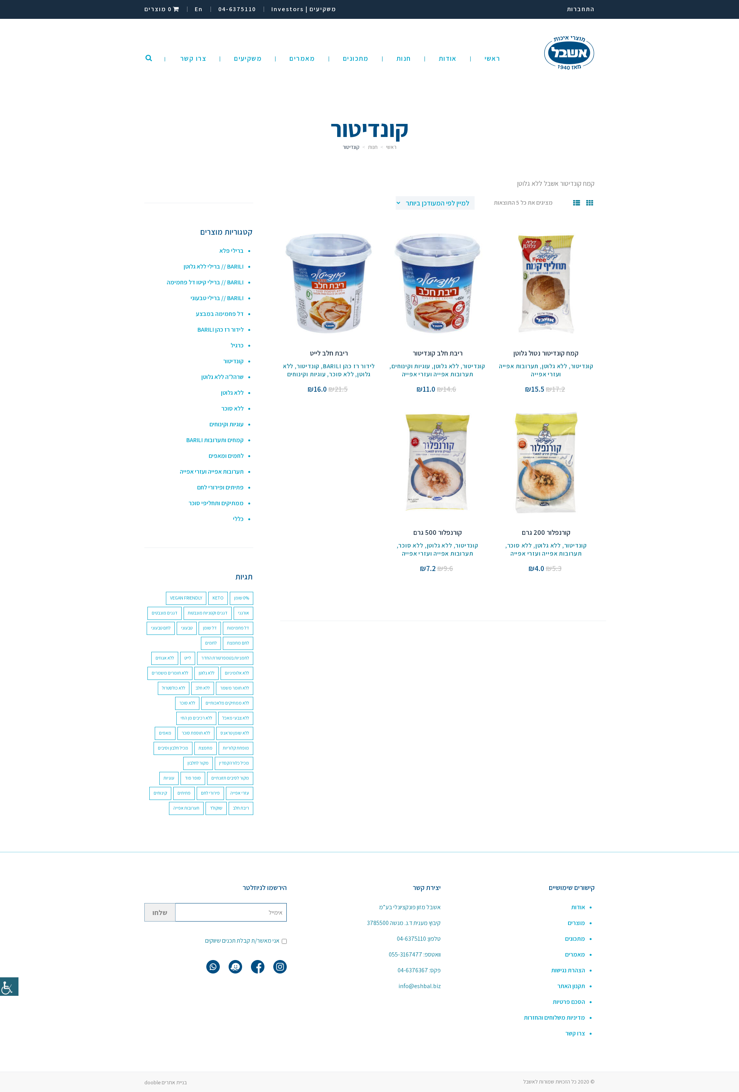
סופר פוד (193, 778)
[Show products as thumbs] (590, 203)
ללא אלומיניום (237, 673)
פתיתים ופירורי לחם (220, 487)
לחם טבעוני (161, 628)
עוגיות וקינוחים (410, 366)
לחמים (211, 643)
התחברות (581, 9)
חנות (373, 147)
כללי (238, 519)
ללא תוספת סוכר (196, 733)
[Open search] (148, 58)
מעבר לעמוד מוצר (546, 274)
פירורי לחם (210, 793)
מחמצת (205, 748)
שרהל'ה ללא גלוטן (222, 377)
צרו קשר (575, 1033)
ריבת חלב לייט (329, 353)
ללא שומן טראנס (235, 733)
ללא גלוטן (554, 366)
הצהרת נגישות (568, 970)
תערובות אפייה (186, 808)
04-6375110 (411, 939)
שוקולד (216, 808)
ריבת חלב (241, 808)
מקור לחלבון (198, 763)
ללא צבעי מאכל (235, 718)
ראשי (391, 147)
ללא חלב (203, 688)
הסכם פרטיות (569, 1002)
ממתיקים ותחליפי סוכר (216, 503)
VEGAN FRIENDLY (186, 598)
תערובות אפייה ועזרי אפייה (437, 374)
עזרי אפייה (239, 793)
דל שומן (210, 628)
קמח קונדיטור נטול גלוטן (545, 353)
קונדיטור (582, 366)
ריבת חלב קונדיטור (438, 353)
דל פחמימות (238, 628)
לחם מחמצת (238, 643)
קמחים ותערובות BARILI (215, 440)
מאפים (165, 733)
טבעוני (186, 628)
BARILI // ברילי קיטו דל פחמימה (205, 282)
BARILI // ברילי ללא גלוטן (214, 266)
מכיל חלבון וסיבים (173, 748)
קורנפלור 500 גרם (437, 532)
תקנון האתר (571, 986)
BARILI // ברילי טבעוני (217, 298)
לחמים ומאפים (226, 456)
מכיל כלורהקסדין (234, 763)
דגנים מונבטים (164, 613)
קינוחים (160, 793)
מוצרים (576, 923)
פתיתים (184, 793)
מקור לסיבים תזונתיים (230, 778)
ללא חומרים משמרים (170, 673)
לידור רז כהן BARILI (349, 366)
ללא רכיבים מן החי (196, 718)
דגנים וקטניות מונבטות (207, 613)
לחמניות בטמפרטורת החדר (225, 658)
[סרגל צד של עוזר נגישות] (9, 986)
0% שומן (241, 598)
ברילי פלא (231, 251)
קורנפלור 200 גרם (546, 532)
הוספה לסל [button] (546, 292)
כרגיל (237, 345)
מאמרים (575, 954)
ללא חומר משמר (234, 688)
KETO (218, 598)
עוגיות (169, 778)
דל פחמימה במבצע (220, 314)
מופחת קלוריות (236, 748)
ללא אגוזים (164, 658)
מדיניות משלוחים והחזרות (554, 1018)
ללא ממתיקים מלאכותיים (227, 703)
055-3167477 (405, 954)
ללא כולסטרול (173, 688)
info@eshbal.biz (419, 986)
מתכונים (575, 939)
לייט (187, 658)
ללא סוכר (341, 374)
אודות (578, 907)
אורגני (243, 613)
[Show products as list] (577, 203)
